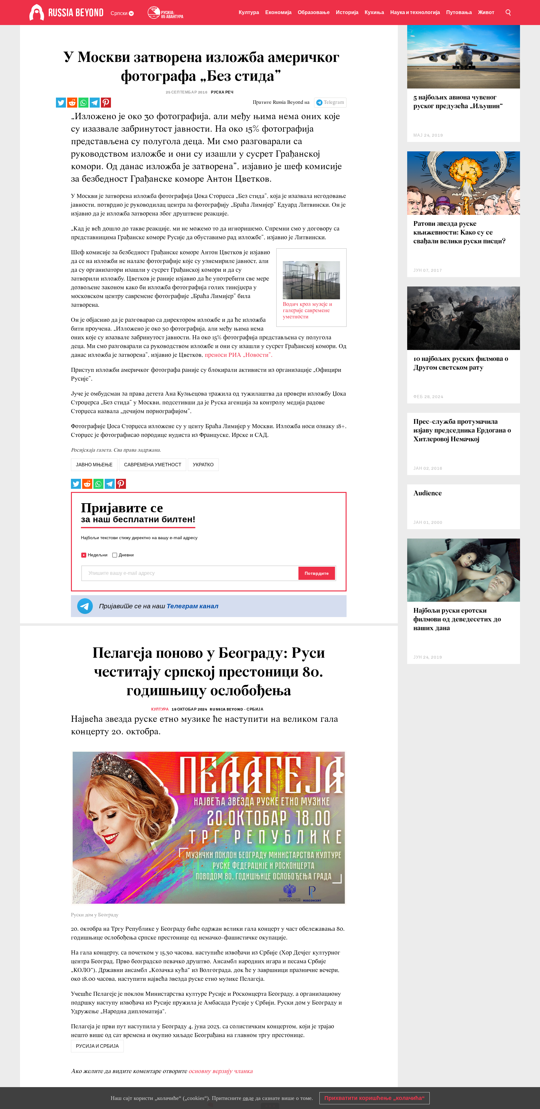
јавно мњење (94, 465)
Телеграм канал (192, 606)
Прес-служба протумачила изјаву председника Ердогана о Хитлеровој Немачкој (462, 430)
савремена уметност (152, 465)
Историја (347, 12)
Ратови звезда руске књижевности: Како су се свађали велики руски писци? (459, 232)
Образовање (314, 12)
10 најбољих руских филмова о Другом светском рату (460, 364)
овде (248, 1098)
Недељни (98, 554)
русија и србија (97, 1046)
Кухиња (374, 12)
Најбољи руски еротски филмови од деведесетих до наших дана (457, 619)
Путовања (459, 12)
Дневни (126, 554)
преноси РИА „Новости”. (238, 355)
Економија (278, 12)
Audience (427, 493)
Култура (249, 12)
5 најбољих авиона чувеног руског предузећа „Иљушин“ (458, 102)
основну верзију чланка (220, 1071)
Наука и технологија (415, 12)
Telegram (334, 102)
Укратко (203, 465)
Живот (486, 12)
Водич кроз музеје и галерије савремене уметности (307, 311)
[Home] (36, 12)
